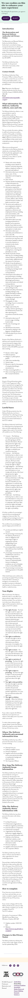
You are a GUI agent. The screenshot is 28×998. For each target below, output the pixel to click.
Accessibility (17, 987)
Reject (15, 18)
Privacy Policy (17, 983)
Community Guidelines (20, 985)
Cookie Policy (17, 982)
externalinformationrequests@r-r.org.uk (11, 99)
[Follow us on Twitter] (10, 965)
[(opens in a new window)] (6, 974)
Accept (6, 18)
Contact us (17, 995)
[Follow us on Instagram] (18, 965)
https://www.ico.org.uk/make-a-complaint (14, 930)
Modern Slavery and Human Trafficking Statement (19, 991)
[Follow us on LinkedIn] (14, 965)
